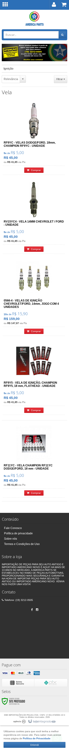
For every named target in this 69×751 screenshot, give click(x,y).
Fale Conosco (13, 528)
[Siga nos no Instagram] (37, 609)
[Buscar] (62, 35)
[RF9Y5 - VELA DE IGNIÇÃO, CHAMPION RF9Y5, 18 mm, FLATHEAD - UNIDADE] (34, 379)
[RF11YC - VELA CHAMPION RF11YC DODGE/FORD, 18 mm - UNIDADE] (34, 461)
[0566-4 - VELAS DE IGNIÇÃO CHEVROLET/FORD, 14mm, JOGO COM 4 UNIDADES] (34, 298)
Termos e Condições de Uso (22, 544)
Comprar (36, 170)
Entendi (34, 745)
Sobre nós (10, 538)
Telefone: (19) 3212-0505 (18, 600)
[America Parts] (34, 19)
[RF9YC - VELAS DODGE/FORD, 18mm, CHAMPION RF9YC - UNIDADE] (34, 139)
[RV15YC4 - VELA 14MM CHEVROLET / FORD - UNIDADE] (34, 218)
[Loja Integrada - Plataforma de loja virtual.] (42, 721)
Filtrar (60, 79)
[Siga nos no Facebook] (31, 609)
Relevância (11, 79)
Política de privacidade (18, 533)
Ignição (8, 68)
